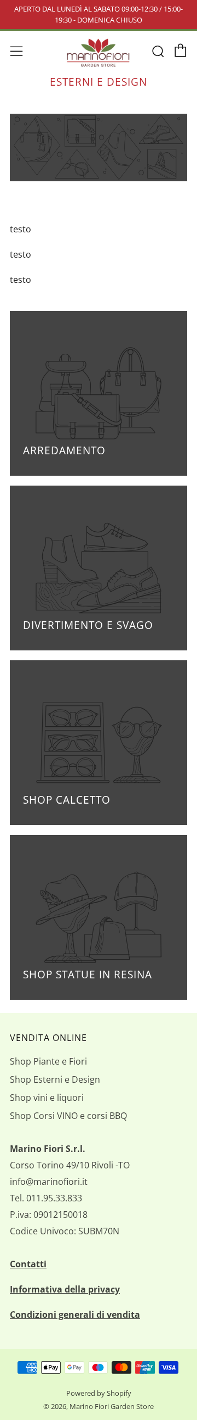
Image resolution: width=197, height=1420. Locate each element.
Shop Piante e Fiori (48, 1061)
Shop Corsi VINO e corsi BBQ (68, 1116)
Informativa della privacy (65, 1289)
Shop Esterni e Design (55, 1079)
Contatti (28, 1264)
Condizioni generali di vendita (75, 1314)
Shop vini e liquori (47, 1098)
